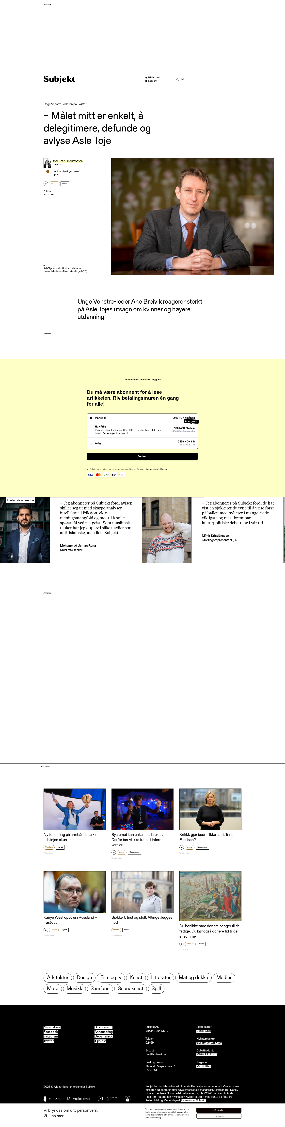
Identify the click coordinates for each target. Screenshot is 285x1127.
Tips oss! (57, 175)
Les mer (56, 1116)
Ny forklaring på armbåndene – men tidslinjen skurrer (73, 837)
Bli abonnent (103, 1027)
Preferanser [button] (219, 1116)
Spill (156, 988)
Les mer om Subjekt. (193, 1100)
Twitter (49, 1041)
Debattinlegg (104, 1036)
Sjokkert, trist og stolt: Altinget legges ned (141, 920)
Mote (52, 988)
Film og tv (110, 977)
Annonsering (104, 1032)
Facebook (51, 1032)
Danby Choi (203, 1031)
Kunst (136, 977)
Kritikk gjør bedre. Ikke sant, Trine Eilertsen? (206, 837)
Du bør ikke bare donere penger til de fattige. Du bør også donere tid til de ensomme (209, 931)
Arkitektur (57, 977)
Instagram (51, 1036)
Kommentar (134, 852)
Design (84, 977)
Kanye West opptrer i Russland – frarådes (70, 920)
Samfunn (54, 183)
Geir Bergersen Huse (209, 1043)
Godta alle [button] (218, 1110)
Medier (122, 852)
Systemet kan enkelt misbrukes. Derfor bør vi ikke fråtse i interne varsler (137, 840)
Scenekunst (130, 988)
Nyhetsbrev (52, 1027)
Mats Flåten (203, 1066)
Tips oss (100, 1041)
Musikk (54, 930)
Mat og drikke (193, 977)
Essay (201, 944)
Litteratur (161, 977)
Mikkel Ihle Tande (206, 1054)
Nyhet (64, 183)
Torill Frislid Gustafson (68, 161)
